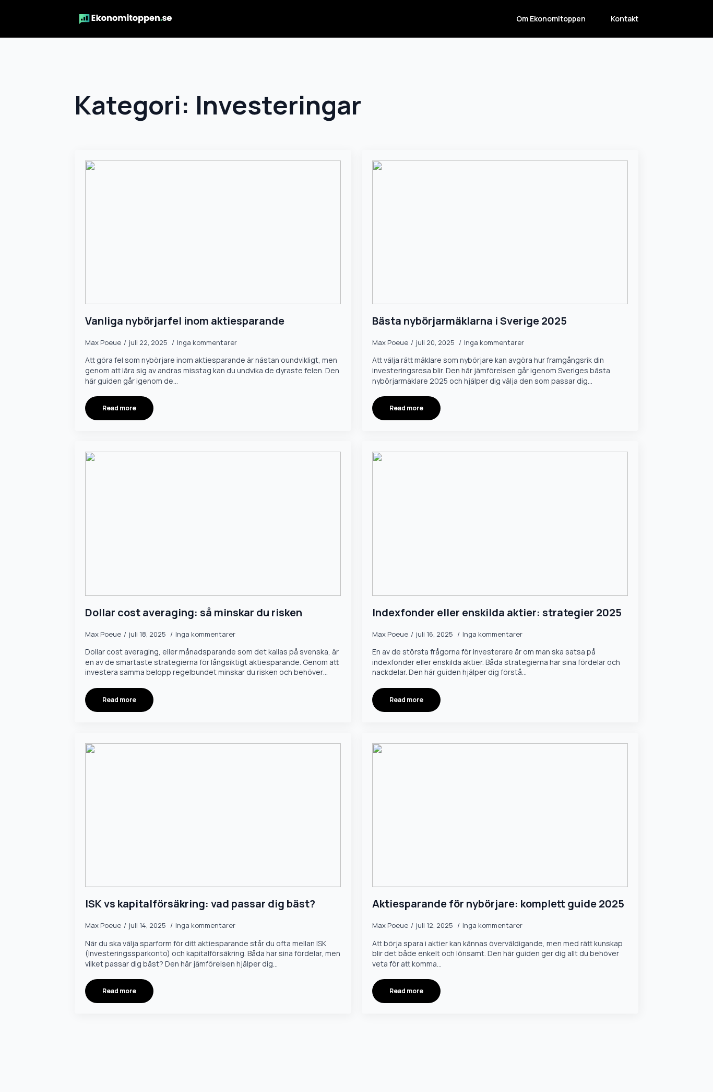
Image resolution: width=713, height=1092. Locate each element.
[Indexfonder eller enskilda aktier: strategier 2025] (500, 524)
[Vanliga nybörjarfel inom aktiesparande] (213, 232)
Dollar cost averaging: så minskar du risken (193, 612)
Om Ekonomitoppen (551, 19)
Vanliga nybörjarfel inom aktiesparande (184, 321)
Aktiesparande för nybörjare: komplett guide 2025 (498, 904)
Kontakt (624, 19)
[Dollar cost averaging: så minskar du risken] (213, 524)
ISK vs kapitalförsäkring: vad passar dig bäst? (200, 904)
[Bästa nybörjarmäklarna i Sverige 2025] (500, 232)
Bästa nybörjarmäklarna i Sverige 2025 (469, 321)
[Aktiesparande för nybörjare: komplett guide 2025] (500, 815)
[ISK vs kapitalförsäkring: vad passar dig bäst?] (213, 815)
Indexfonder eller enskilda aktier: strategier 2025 (497, 612)
